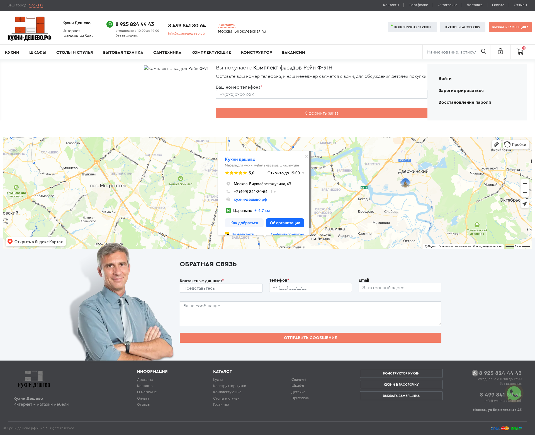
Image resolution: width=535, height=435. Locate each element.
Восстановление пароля (465, 102)
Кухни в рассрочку (462, 27)
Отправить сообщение (310, 337)
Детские (298, 392)
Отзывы (520, 5)
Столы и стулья (74, 52)
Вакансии (293, 52)
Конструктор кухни (412, 27)
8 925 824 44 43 (134, 23)
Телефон (279, 280)
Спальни (298, 379)
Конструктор (256, 52)
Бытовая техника (123, 52)
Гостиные (221, 404)
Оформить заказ (322, 113)
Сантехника (167, 52)
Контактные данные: (202, 280)
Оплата (498, 5)
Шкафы (37, 52)
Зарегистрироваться (461, 90)
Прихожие (300, 398)
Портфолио (418, 5)
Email (364, 280)
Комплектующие (211, 52)
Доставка (475, 5)
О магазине (447, 5)
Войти (445, 78)
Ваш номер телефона (239, 87)
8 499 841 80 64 (187, 25)
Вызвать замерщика (510, 27)
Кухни (12, 52)
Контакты (391, 5)
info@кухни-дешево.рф (186, 33)
